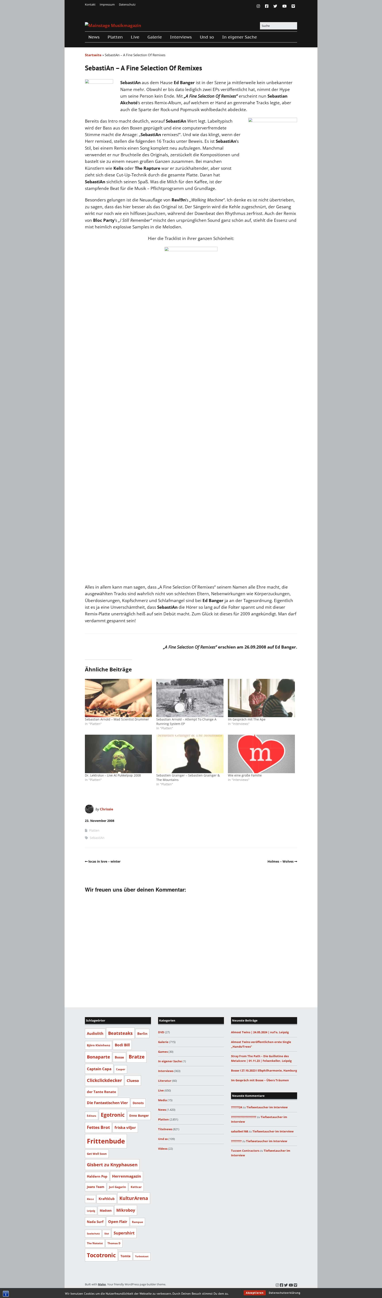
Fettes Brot (98, 1127)
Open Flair (117, 1221)
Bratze (137, 1056)
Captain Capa (99, 1068)
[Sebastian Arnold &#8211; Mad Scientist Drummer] (118, 698)
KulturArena (133, 1198)
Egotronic (113, 1114)
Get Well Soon (97, 1154)
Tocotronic (101, 1255)
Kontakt (90, 4)
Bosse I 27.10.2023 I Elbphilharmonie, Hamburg (264, 1070)
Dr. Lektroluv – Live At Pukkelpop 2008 (113, 775)
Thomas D (113, 1243)
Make (102, 1284)
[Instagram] (259, 6)
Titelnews (165, 1129)
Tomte (125, 1256)
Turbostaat (142, 1256)
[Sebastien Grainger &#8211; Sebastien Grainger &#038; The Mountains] (189, 754)
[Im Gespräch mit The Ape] (261, 698)
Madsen (106, 1210)
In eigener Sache (239, 37)
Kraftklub (107, 1198)
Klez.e (90, 1199)
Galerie (154, 37)
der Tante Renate (101, 1091)
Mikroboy (125, 1210)
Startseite (93, 55)
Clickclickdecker (104, 1080)
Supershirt (124, 1233)
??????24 (236, 1107)
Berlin (142, 1033)
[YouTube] (284, 6)
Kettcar (136, 1187)
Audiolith (95, 1033)
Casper (120, 1069)
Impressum (107, 4)
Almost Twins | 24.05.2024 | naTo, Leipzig (260, 1032)
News (93, 37)
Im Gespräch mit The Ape (246, 719)
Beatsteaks (120, 1033)
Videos (162, 1149)
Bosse (119, 1057)
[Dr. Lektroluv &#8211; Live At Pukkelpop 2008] (118, 754)
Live (135, 37)
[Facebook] (267, 6)
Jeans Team (95, 1187)
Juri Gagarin (117, 1187)
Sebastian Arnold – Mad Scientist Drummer (117, 719)
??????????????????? (243, 1117)
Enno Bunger (139, 1115)
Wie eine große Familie (245, 775)
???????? (236, 1141)
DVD (161, 1032)
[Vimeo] (293, 6)
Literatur (164, 1081)
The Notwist (95, 1243)
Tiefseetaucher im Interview (267, 1107)
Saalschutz (93, 1233)
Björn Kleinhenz (98, 1045)
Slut (106, 1233)
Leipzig (91, 1210)
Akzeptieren (255, 1293)
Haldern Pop (97, 1176)
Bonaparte (98, 1057)
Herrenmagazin (126, 1176)
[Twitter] (275, 6)
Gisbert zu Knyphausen (112, 1165)
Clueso (133, 1080)
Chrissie (106, 809)
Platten (115, 37)
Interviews (181, 37)
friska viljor (125, 1127)
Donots (138, 1103)
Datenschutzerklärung (284, 1293)
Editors (91, 1116)
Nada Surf (95, 1221)
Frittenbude (106, 1141)
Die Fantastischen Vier (107, 1102)
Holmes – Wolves (280, 861)
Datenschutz (127, 4)
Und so (207, 37)
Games (163, 1052)
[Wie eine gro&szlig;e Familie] (261, 754)
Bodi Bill (122, 1044)
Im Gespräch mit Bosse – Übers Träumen (260, 1080)
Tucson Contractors (245, 1151)
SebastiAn (97, 838)
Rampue (137, 1222)
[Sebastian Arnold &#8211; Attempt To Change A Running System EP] (189, 698)
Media (162, 1100)
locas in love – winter (104, 861)
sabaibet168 (239, 1131)
